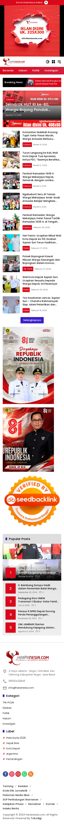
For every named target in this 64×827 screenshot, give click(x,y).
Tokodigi (36, 818)
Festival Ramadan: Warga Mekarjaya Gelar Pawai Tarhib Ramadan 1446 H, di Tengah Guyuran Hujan (41, 220)
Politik (26, 248)
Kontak (50, 804)
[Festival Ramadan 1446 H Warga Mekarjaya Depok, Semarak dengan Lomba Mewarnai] (11, 180)
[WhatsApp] (24, 774)
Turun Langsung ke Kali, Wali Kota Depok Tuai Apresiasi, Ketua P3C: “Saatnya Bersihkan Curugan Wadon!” (42, 158)
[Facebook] (5, 774)
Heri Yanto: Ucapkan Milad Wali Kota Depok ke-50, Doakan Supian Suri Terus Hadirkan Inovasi (42, 240)
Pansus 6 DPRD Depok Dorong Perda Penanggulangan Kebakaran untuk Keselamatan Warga (37, 613)
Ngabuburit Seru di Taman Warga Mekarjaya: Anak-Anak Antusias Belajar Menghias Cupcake (41, 199)
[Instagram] (12, 774)
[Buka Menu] (53, 62)
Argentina (12, 753)
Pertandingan (14, 759)
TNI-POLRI (27, 268)
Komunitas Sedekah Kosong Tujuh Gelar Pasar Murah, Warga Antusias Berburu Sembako (40, 137)
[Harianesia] (14, 61)
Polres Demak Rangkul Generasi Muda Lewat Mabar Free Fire (36, 82)
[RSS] (30, 774)
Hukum (7, 718)
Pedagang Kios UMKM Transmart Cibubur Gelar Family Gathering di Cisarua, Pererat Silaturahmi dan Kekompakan (38, 600)
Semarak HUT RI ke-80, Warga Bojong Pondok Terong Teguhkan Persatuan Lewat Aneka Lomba (28, 107)
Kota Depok (13, 748)
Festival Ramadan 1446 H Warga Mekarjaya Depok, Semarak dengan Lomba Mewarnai (38, 178)
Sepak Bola (12, 743)
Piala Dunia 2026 (16, 738)
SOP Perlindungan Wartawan (20, 799)
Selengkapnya (32, 320)
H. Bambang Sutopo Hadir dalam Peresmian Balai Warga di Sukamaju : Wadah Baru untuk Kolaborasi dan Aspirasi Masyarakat (38, 587)
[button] (48, 62)
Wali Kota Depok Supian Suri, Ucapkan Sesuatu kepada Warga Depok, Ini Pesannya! (40, 280)
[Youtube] (18, 774)
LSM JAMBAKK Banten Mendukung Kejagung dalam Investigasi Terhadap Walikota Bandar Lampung (37, 626)
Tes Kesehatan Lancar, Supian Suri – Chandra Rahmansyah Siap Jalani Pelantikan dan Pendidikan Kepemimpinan (41, 303)
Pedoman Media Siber (16, 795)
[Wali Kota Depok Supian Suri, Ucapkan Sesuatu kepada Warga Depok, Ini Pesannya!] (11, 284)
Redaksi (23, 786)
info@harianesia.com (21, 687)
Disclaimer (34, 804)
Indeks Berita (11, 808)
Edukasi (10, 99)
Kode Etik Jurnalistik (15, 790)
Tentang (8, 786)
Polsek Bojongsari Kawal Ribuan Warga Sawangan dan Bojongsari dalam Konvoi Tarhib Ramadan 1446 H (41, 261)
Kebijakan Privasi (13, 804)
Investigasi (9, 723)
